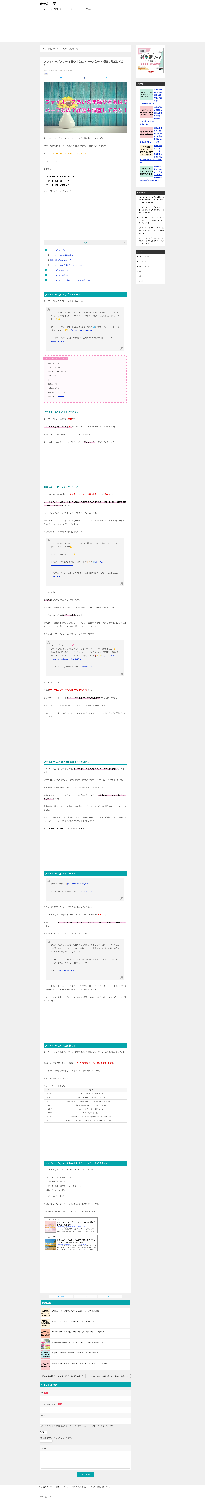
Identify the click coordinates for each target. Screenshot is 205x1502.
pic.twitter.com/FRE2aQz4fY (62, 565)
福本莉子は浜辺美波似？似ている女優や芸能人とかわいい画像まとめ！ (73, 1321)
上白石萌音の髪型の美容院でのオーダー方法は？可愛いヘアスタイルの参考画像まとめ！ (78, 1342)
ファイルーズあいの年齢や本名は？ (62, 255)
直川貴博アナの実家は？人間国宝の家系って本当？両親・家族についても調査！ (75, 1353)
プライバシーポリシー (73, 9)
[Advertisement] (102, 27)
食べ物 (141, 281)
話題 (140, 276)
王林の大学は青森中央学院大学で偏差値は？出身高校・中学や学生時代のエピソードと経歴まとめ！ (81, 1363)
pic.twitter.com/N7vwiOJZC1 (69, 659)
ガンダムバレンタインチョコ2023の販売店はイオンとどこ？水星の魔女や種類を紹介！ (151, 230)
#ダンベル (73, 330)
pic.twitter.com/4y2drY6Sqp (88, 330)
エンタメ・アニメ (145, 261)
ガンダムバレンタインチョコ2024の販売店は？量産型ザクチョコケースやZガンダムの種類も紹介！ (151, 199)
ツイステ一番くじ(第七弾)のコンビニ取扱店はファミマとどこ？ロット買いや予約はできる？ (151, 240)
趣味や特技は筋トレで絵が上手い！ (62, 260)
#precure (54, 659)
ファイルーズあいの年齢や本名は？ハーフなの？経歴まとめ (69, 280)
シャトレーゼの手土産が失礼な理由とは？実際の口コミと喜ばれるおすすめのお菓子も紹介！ (151, 220)
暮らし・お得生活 (145, 266)
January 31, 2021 (87, 891)
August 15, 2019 (57, 341)
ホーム (43, 9)
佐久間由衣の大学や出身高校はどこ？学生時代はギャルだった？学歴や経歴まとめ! (76, 1311)
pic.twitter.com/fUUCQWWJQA (79, 884)
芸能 (46, 73)
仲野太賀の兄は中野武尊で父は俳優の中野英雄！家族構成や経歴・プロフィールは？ (63, 1376)
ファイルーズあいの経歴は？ (58, 275)
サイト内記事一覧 (55, 9)
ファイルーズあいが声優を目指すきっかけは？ (66, 265)
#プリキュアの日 (107, 656)
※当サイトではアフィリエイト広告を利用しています (60, 49)
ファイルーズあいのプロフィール (59, 250)
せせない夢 (48, 3)
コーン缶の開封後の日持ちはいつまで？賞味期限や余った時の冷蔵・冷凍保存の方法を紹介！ (151, 209)
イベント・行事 (144, 256)
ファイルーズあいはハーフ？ (58, 270)
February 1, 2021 (87, 667)
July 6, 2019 (55, 576)
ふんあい (61, 396)
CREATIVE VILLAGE (66, 970)
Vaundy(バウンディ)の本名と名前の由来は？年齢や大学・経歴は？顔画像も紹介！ (108, 1376)
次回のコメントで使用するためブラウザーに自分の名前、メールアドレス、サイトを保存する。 (79, 1426)
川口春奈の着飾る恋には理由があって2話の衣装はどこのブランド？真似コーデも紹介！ (78, 1332)
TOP (46, 1487)
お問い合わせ (89, 9)
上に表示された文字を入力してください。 (56, 1438)
